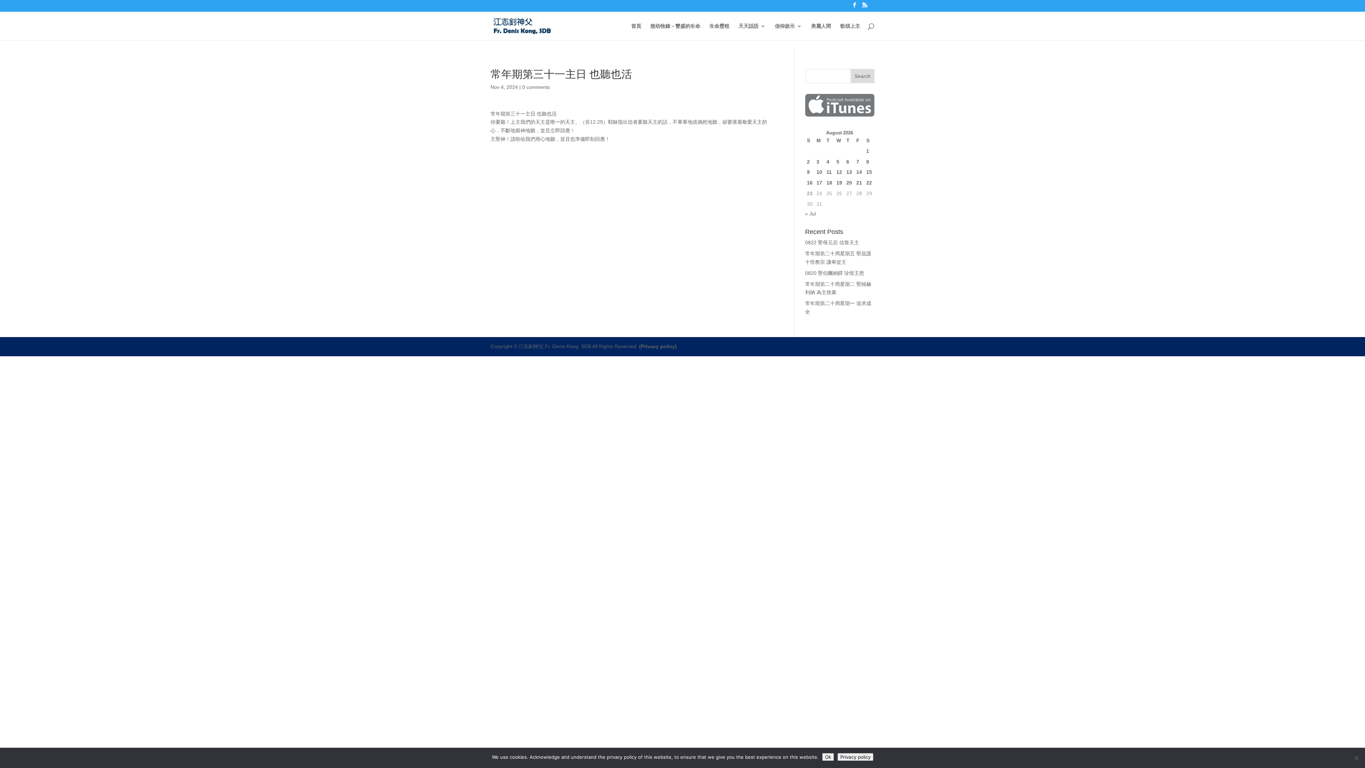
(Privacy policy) (658, 346)
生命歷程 (719, 26)
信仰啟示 (785, 26)
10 (819, 172)
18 (829, 183)
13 (849, 172)
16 (810, 183)
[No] (1356, 758)
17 (819, 183)
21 (859, 183)
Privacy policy (855, 757)
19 (839, 183)
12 (839, 172)
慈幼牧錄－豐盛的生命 (675, 26)
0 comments (536, 87)
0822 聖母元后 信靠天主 (832, 242)
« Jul (810, 214)
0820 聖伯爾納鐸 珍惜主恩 (834, 273)
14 (859, 172)
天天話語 (749, 26)
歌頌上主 (850, 26)
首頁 (636, 26)
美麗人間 (821, 26)
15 (869, 172)
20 (849, 183)
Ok (828, 757)
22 (869, 183)
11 (829, 172)
